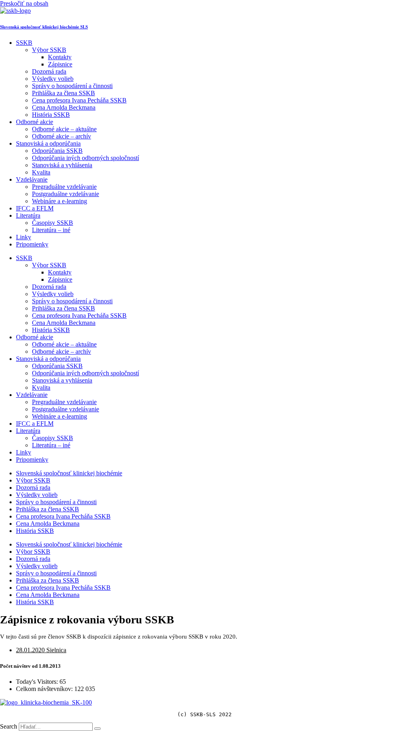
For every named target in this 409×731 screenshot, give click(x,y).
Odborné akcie (34, 121)
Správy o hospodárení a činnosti (72, 85)
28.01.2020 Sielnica (41, 650)
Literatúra (28, 215)
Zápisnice (60, 64)
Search (8, 726)
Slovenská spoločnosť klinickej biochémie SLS (44, 26)
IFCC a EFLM (35, 208)
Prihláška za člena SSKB (63, 93)
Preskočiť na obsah (24, 3)
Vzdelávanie (32, 179)
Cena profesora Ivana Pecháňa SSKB (79, 100)
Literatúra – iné (51, 229)
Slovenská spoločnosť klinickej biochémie (69, 473)
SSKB (24, 42)
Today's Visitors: (38, 681)
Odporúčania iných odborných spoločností (85, 157)
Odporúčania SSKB (57, 150)
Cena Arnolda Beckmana (63, 107)
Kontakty (59, 57)
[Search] (97, 728)
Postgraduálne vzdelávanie (65, 193)
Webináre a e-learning (59, 201)
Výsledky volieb (52, 78)
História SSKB (51, 114)
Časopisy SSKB (52, 222)
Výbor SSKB (49, 49)
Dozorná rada (49, 71)
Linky (23, 237)
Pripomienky (32, 244)
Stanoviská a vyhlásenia (62, 165)
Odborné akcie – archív (61, 136)
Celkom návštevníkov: (45, 688)
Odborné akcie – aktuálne (64, 129)
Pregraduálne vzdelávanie (64, 186)
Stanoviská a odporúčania (48, 143)
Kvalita (41, 172)
